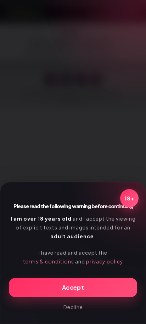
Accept (73, 287)
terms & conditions (48, 261)
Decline (73, 307)
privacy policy (104, 261)
